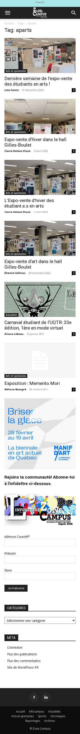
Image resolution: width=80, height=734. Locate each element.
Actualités (11, 314)
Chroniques (57, 716)
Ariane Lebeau (14, 334)
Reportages (32, 721)
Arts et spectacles (16, 71)
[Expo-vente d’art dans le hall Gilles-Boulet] (40, 238)
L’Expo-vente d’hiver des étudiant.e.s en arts (29, 203)
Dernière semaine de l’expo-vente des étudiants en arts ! (38, 81)
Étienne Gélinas (14, 273)
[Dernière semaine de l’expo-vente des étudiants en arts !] (40, 55)
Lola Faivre (11, 90)
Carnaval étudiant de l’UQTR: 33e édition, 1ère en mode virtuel (38, 325)
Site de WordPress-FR (22, 667)
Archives (49, 721)
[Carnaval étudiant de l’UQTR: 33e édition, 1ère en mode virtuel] (40, 299)
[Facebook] (34, 697)
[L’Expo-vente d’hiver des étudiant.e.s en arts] (40, 177)
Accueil (8, 23)
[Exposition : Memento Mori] (40, 360)
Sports (42, 716)
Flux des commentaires (24, 661)
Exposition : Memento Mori (32, 383)
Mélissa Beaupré (15, 389)
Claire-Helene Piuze (17, 151)
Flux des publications (22, 654)
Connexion (14, 647)
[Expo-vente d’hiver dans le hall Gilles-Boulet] (40, 116)
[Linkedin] (46, 697)
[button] (7, 13)
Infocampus (36, 711)
